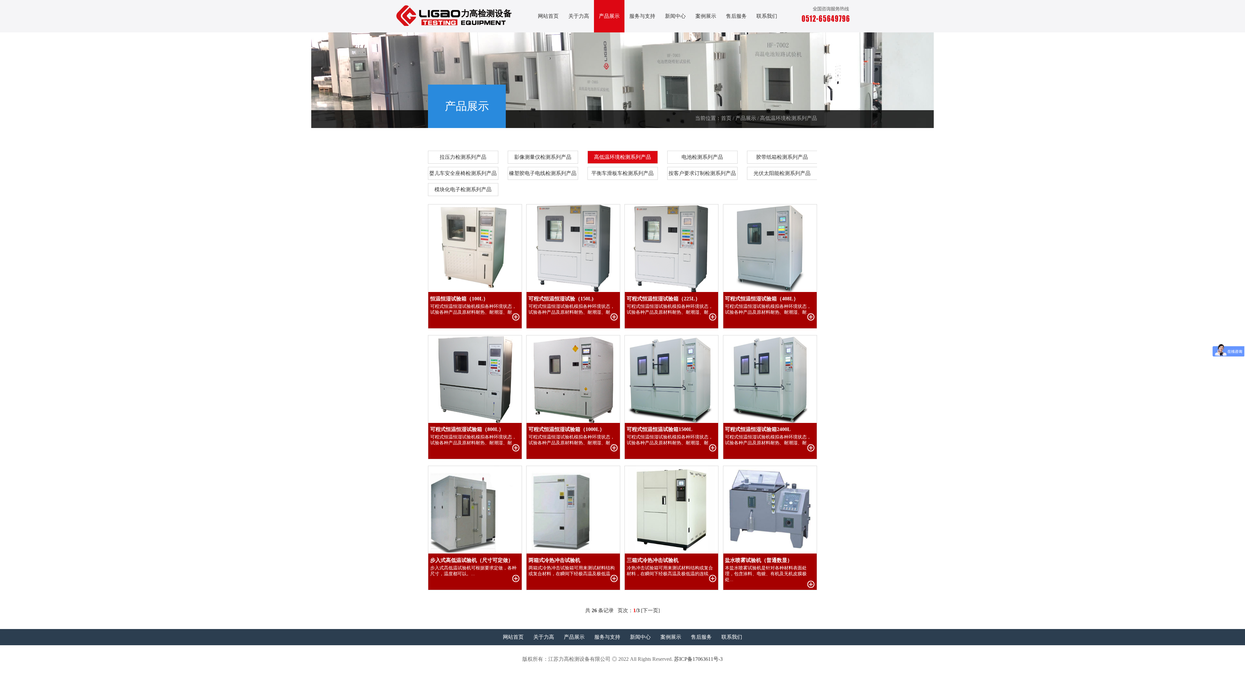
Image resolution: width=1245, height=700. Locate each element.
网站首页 (548, 16)
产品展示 (609, 16)
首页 (726, 118)
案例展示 (705, 16)
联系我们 (766, 16)
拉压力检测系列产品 (463, 157)
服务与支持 (642, 16)
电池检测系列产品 (702, 157)
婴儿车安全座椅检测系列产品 (463, 173)
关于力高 (578, 16)
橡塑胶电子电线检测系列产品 (542, 173)
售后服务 (736, 16)
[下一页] (650, 610)
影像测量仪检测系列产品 (542, 157)
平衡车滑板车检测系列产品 (622, 173)
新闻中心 (675, 16)
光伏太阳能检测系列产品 (782, 173)
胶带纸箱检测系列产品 (782, 157)
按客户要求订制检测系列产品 (702, 173)
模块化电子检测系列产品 (463, 189)
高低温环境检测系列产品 (622, 157)
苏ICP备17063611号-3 (698, 659)
